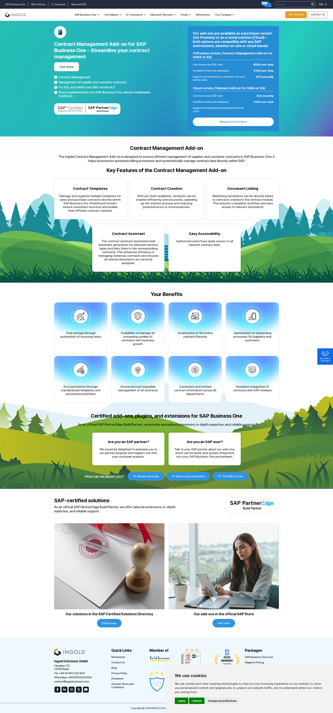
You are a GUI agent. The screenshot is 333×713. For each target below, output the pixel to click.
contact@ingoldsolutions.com (71, 681)
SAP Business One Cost (259, 657)
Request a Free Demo (233, 121)
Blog (114, 667)
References (203, 14)
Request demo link (147, 476)
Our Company (223, 14)
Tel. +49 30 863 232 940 (69, 673)
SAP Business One (15, 4)
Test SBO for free (232, 476)
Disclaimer (117, 678)
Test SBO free (296, 14)
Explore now (109, 623)
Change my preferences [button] (222, 700)
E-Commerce (59, 4)
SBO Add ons (38, 4)
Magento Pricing (254, 662)
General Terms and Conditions (122, 685)
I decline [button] (197, 700)
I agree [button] (182, 700)
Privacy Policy (119, 673)
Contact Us (318, 14)
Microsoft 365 (78, 4)
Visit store (224, 623)
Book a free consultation (190, 476)
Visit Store (66, 67)
